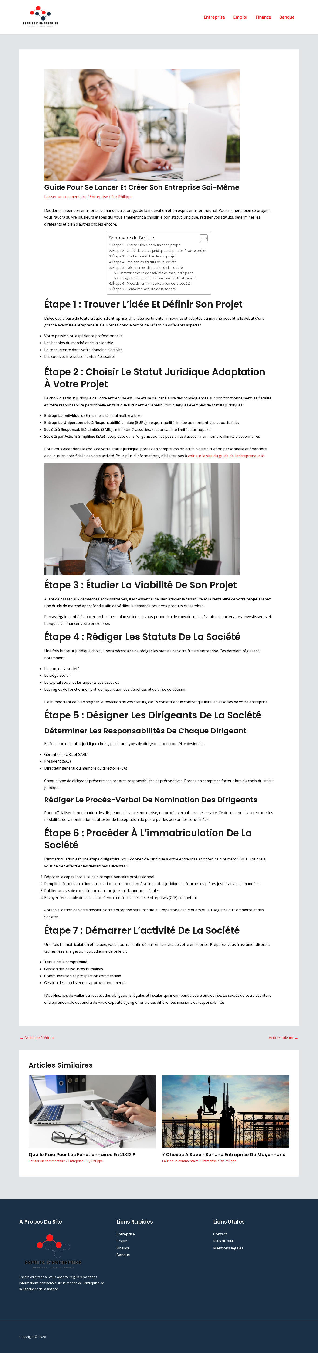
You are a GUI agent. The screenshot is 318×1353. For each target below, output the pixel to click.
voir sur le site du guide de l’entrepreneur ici (226, 455)
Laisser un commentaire (65, 196)
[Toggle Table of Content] (201, 238)
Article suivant (283, 1037)
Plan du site (223, 1241)
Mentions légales (228, 1248)
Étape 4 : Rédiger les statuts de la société (144, 262)
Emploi (240, 17)
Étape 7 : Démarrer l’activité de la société (144, 289)
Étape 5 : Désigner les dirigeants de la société (147, 267)
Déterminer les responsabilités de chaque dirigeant (156, 273)
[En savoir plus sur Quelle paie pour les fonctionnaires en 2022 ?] (92, 1111)
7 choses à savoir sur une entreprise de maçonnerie (224, 1154)
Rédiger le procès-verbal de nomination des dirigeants (158, 278)
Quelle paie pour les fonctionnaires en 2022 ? (82, 1154)
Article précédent (37, 1037)
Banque (286, 17)
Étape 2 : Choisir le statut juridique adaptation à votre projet (159, 250)
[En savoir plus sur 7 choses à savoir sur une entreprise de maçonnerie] (226, 1111)
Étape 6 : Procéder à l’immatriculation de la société (151, 283)
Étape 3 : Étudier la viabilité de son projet (144, 256)
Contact (220, 1234)
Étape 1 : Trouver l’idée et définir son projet (146, 245)
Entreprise (214, 17)
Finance (263, 17)
